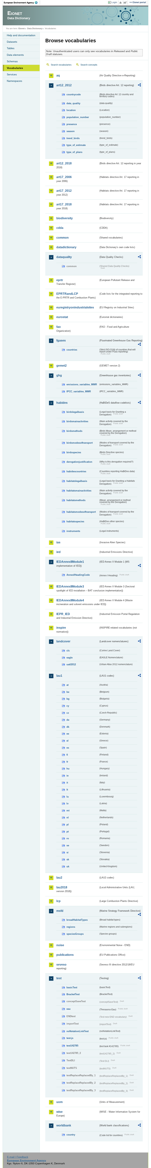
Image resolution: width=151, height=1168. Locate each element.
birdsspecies (73, 452)
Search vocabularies (61, 65)
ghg (59, 375)
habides (62, 402)
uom (59, 1102)
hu (67, 768)
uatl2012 (71, 664)
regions (70, 926)
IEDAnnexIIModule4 (70, 600)
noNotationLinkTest (77, 1031)
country (70, 1134)
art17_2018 (64, 204)
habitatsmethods (75, 500)
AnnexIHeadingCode (78, 574)
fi (67, 754)
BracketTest (73, 994)
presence (71, 124)
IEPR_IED (63, 614)
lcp (58, 901)
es (67, 747)
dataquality (64, 257)
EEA (22, 2)
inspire (61, 627)
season (70, 131)
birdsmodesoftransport (79, 442)
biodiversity (64, 218)
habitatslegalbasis (76, 481)
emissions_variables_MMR (81, 384)
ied (58, 552)
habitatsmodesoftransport (81, 511)
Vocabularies (15, 67)
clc (68, 650)
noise (60, 945)
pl (67, 824)
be (67, 692)
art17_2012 (64, 190)
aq (58, 75)
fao (58, 326)
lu (67, 796)
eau (68, 1009)
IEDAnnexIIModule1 (70, 561)
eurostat (62, 317)
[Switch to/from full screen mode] (126, 2)
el (67, 740)
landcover (63, 641)
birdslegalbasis (75, 412)
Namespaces (14, 80)
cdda (59, 227)
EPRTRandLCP (67, 293)
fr (67, 761)
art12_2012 (64, 85)
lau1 (59, 675)
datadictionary (66, 247)
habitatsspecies (75, 521)
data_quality (73, 103)
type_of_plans (74, 152)
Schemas (12, 61)
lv (67, 803)
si (67, 852)
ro (67, 838)
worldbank (63, 1125)
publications (65, 954)
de (67, 719)
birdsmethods (74, 431)
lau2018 (61, 887)
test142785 (72, 1045)
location (71, 110)
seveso (61, 964)
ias (58, 542)
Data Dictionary (34, 28)
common (62, 237)
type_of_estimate (76, 145)
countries (71, 349)
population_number (77, 117)
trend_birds (73, 138)
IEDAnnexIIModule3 (70, 586)
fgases (61, 340)
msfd (59, 910)
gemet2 (61, 365)
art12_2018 (64, 163)
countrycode (73, 94)
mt (67, 810)
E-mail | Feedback (17, 1156)
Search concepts (88, 65)
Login (114, 2)
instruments (73, 531)
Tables (10, 48)
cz (67, 712)
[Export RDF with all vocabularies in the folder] (139, 85)
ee (67, 733)
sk (67, 859)
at (67, 685)
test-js (69, 1038)
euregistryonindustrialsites (75, 307)
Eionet (21, 28)
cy (67, 705)
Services (12, 74)
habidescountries (76, 471)
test (59, 978)
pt (67, 831)
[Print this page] (121, 2)
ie (67, 775)
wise (59, 1111)
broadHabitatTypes (77, 919)
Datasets (12, 41)
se (67, 845)
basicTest (71, 987)
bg (67, 698)
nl (67, 817)
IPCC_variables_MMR (78, 391)
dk (67, 726)
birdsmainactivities (77, 421)
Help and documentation (21, 35)
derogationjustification (79, 461)
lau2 (59, 877)
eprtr (59, 280)
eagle (69, 657)
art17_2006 (64, 177)
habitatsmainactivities (78, 490)
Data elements (15, 54)
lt (67, 789)
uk (67, 866)
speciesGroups (75, 934)
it (67, 782)
